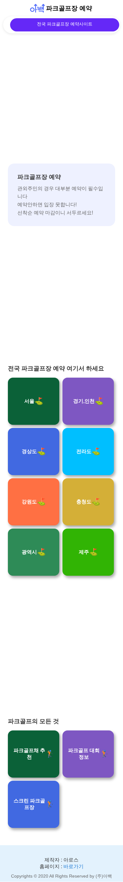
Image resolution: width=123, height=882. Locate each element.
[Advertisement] (61, 102)
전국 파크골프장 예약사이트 (64, 23)
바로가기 (73, 866)
